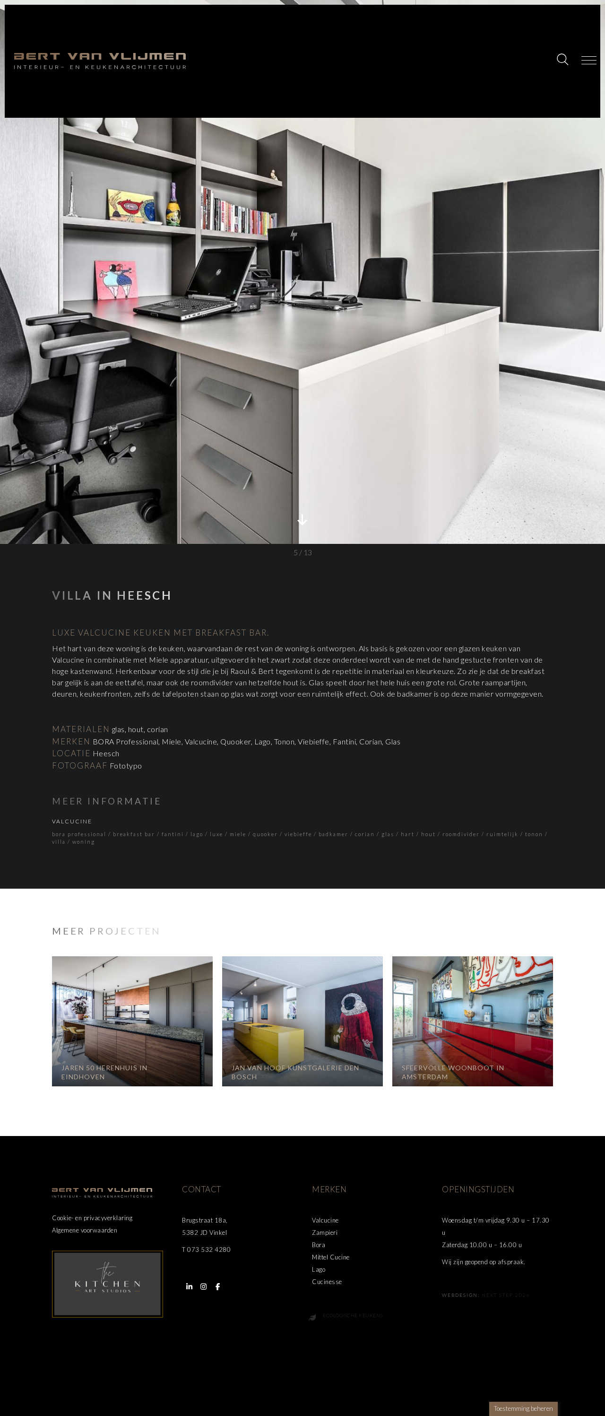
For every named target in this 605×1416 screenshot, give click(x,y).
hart (408, 834)
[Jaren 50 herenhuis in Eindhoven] (132, 1021)
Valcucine (72, 821)
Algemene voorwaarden (84, 1230)
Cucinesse (327, 1281)
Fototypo (126, 765)
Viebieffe (298, 834)
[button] (563, 60)
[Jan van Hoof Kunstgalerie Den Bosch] (302, 1021)
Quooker (265, 834)
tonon (534, 834)
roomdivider (461, 834)
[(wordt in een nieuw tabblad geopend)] (107, 1282)
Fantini (173, 834)
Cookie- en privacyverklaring (92, 1218)
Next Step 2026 (506, 1295)
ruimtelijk (502, 834)
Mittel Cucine (331, 1257)
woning (83, 842)
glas (387, 834)
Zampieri (324, 1232)
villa (59, 842)
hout (428, 834)
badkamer (333, 834)
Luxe (216, 834)
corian (365, 834)
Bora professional (79, 834)
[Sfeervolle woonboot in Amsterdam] (472, 1021)
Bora (318, 1245)
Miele (238, 834)
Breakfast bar (134, 834)
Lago (196, 834)
